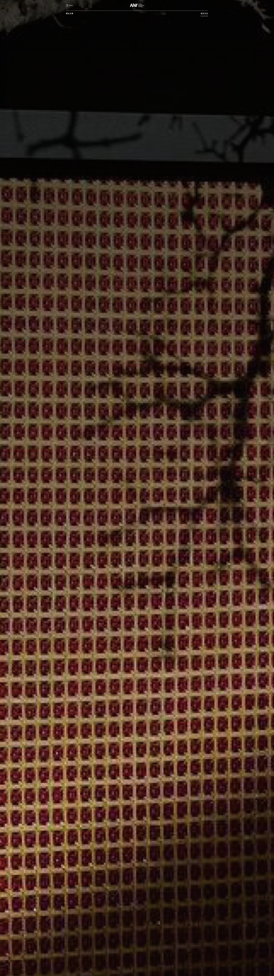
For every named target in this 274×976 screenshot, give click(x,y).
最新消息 (204, 13)
